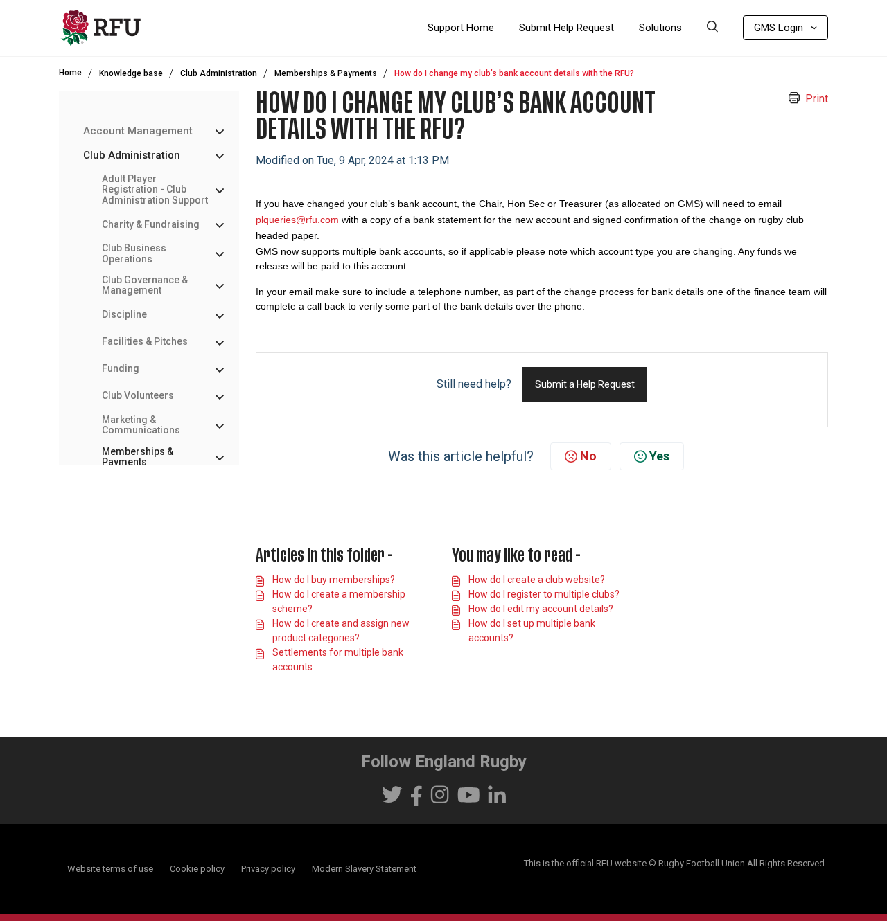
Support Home (461, 27)
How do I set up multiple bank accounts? (531, 630)
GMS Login (778, 27)
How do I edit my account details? (540, 608)
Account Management (138, 131)
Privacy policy (268, 869)
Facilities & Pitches (145, 342)
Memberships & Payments (325, 73)
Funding (120, 369)
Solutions (660, 27)
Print (816, 98)
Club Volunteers (138, 396)
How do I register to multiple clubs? (544, 594)
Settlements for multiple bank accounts (337, 659)
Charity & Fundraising (151, 224)
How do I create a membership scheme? (338, 601)
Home (70, 73)
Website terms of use (110, 869)
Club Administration (218, 73)
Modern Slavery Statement (364, 869)
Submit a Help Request (585, 384)
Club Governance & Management (145, 285)
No (588, 456)
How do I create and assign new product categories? (341, 630)
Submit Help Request (566, 27)
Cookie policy (197, 869)
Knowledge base (131, 73)
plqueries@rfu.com (297, 219)
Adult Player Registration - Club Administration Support (155, 190)
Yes (659, 456)
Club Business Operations (134, 253)
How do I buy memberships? (333, 579)
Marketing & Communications (141, 425)
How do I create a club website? (536, 579)
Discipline (124, 315)
